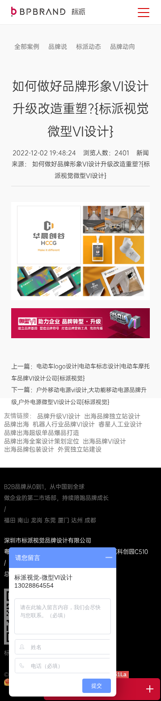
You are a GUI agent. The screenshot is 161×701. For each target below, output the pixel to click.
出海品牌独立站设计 (112, 416)
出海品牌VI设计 (104, 441)
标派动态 (88, 47)
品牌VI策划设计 (48, 12)
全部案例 (26, 47)
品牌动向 (122, 47)
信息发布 (26, 60)
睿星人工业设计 (120, 424)
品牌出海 (16, 424)
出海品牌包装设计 (29, 449)
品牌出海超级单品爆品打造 (41, 433)
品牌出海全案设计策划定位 (41, 441)
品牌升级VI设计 (58, 416)
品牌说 (57, 47)
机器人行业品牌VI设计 (64, 424)
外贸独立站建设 (80, 449)
